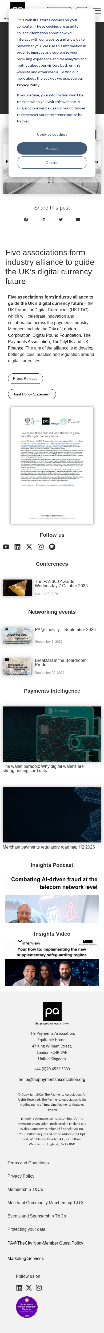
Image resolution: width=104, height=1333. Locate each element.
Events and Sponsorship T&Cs (36, 1216)
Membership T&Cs (25, 1189)
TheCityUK (62, 341)
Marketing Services (25, 1258)
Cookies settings (52, 134)
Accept (52, 148)
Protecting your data (26, 1229)
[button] (26, 219)
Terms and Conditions (28, 1163)
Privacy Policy (28, 85)
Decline (52, 162)
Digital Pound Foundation (57, 335)
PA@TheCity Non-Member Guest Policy (45, 1243)
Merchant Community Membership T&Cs (45, 1202)
